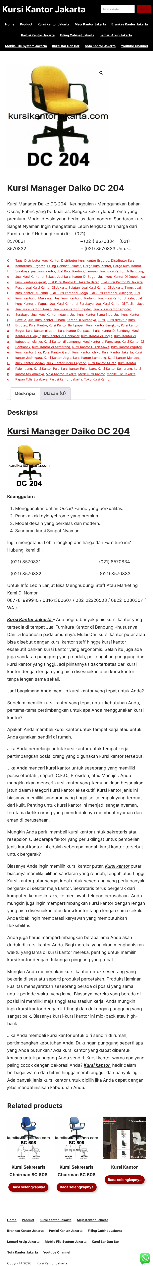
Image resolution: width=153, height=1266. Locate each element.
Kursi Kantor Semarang (115, 369)
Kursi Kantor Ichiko (86, 352)
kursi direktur (117, 320)
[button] (101, 72)
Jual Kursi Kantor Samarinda (91, 314)
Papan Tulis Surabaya (31, 379)
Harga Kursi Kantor (97, 266)
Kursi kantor (97, 1065)
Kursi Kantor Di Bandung (111, 331)
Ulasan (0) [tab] (55, 393)
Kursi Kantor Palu (46, 369)
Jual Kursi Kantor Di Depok (118, 277)
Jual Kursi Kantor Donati (33, 309)
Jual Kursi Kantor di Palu (115, 298)
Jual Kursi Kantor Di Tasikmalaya (119, 304)
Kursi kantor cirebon (41, 331)
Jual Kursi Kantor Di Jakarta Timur (107, 287)
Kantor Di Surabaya (81, 320)
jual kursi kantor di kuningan (111, 293)
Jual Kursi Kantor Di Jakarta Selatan (53, 287)
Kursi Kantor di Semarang (51, 347)
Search (143, 9)
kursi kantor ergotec (126, 347)
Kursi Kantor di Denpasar (60, 336)
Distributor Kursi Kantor (41, 260)
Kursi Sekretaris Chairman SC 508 (77, 1170)
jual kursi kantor (43, 271)
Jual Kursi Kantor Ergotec (72, 309)
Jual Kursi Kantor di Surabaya (71, 304)
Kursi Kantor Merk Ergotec (66, 363)
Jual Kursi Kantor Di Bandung (121, 271)
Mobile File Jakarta (121, 374)
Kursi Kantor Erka (28, 352)
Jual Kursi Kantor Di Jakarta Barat (73, 282)
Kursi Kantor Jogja (57, 358)
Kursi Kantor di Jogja (96, 336)
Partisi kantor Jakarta (65, 379)
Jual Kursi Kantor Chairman (77, 271)
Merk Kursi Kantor (91, 374)
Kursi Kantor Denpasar (74, 331)
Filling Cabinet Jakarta (64, 266)
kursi (101, 320)
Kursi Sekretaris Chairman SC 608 (28, 1170)
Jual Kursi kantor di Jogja (69, 293)
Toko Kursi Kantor (97, 379)
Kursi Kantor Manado (123, 358)
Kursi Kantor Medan (30, 363)
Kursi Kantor (38, 325)
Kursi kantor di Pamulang (101, 342)
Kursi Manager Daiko (8, 341)
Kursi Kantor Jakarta (43, 9)
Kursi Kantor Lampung (89, 358)
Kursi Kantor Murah (102, 363)
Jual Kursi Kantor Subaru (46, 320)
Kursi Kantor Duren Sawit (90, 347)
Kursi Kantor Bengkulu (102, 325)
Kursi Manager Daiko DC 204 (68, 431)
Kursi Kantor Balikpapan (66, 325)
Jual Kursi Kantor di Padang (75, 298)
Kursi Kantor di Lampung (62, 342)
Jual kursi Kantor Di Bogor (76, 277)
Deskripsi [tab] (25, 393)
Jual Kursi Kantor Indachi (49, 314)
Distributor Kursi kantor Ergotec (85, 260)
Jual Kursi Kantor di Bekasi (35, 277)
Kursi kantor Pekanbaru (78, 369)
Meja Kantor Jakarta (61, 374)
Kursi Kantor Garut (57, 352)
